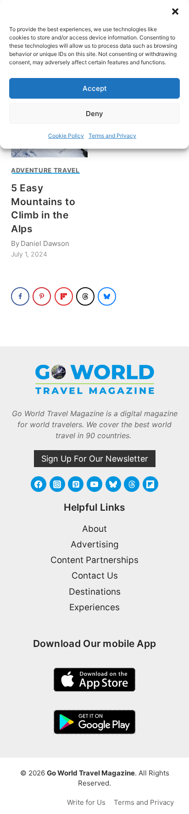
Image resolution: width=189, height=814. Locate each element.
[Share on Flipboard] (64, 296)
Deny (94, 113)
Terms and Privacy (112, 135)
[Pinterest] (75, 484)
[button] (175, 11)
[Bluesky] (113, 484)
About (94, 529)
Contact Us (95, 575)
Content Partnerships (94, 560)
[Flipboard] (150, 484)
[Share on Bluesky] (107, 296)
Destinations (95, 591)
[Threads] (131, 484)
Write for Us (86, 802)
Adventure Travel (45, 170)
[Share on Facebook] (20, 296)
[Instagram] (57, 484)
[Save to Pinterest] (42, 296)
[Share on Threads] (85, 296)
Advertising (95, 544)
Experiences (94, 607)
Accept (95, 88)
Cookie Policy (66, 135)
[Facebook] (38, 484)
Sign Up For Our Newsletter (94, 458)
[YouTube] (94, 484)
